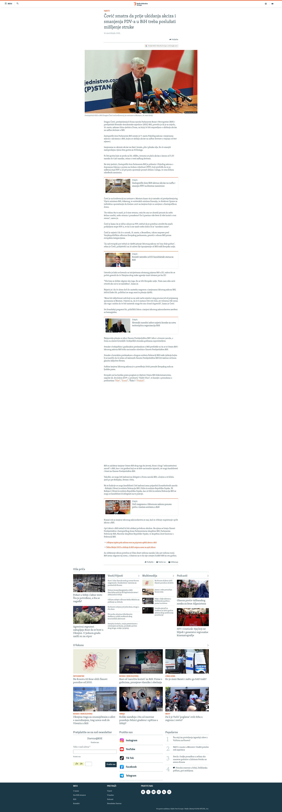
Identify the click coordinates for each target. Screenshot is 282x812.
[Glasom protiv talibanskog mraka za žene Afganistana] (193, 589)
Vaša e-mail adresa (81, 747)
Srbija (122, 714)
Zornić (124, 381)
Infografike (78, 676)
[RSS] (164, 792)
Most (167, 714)
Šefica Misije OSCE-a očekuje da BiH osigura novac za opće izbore (131, 547)
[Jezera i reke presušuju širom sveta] (148, 592)
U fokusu (78, 645)
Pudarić (140, 381)
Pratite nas (111, 764)
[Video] (272, 3)
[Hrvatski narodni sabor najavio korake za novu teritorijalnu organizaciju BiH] (117, 326)
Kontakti (76, 804)
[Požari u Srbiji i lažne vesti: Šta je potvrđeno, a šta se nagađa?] (89, 583)
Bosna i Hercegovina (128, 676)
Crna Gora (170, 676)
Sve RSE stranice (79, 795)
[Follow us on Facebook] (143, 792)
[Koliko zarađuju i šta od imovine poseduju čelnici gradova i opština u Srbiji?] (141, 699)
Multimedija (149, 575)
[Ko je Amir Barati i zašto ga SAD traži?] (187, 661)
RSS (74, 799)
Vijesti (107, 11)
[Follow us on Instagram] (159, 792)
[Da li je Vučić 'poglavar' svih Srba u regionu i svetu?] (187, 699)
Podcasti (182, 575)
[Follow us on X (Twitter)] (148, 792)
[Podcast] (266, 3)
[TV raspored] (169, 792)
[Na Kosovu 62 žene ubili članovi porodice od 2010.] (148, 583)
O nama (76, 791)
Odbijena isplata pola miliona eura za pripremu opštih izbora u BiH (131, 543)
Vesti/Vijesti (115, 575)
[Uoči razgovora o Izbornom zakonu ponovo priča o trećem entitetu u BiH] (117, 507)
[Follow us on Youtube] (153, 792)
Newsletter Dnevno (114, 804)
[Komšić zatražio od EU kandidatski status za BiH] (117, 260)
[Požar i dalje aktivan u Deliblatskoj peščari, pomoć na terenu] (148, 601)
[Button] (173, 39)
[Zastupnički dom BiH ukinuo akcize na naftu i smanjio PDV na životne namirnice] (117, 186)
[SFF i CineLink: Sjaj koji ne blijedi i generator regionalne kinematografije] (193, 617)
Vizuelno (110, 795)
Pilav (117, 381)
